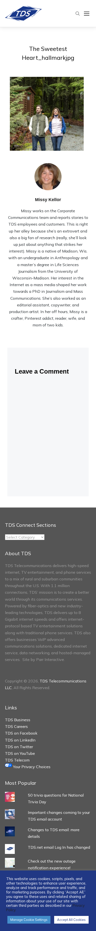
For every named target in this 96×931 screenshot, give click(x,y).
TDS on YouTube (20, 753)
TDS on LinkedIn (20, 740)
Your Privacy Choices (31, 766)
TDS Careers (16, 726)
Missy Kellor (48, 199)
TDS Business (17, 719)
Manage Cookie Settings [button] (29, 920)
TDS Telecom (17, 760)
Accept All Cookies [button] (71, 920)
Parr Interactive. (50, 659)
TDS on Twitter (19, 746)
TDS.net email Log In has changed (59, 847)
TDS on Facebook (21, 733)
